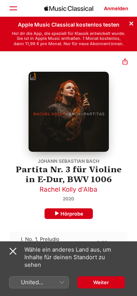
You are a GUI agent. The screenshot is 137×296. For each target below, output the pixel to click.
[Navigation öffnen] (13, 8)
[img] (68, 8)
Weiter (101, 282)
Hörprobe (72, 214)
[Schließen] (131, 22)
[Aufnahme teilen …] (125, 62)
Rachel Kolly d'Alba (68, 189)
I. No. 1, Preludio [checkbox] (40, 239)
